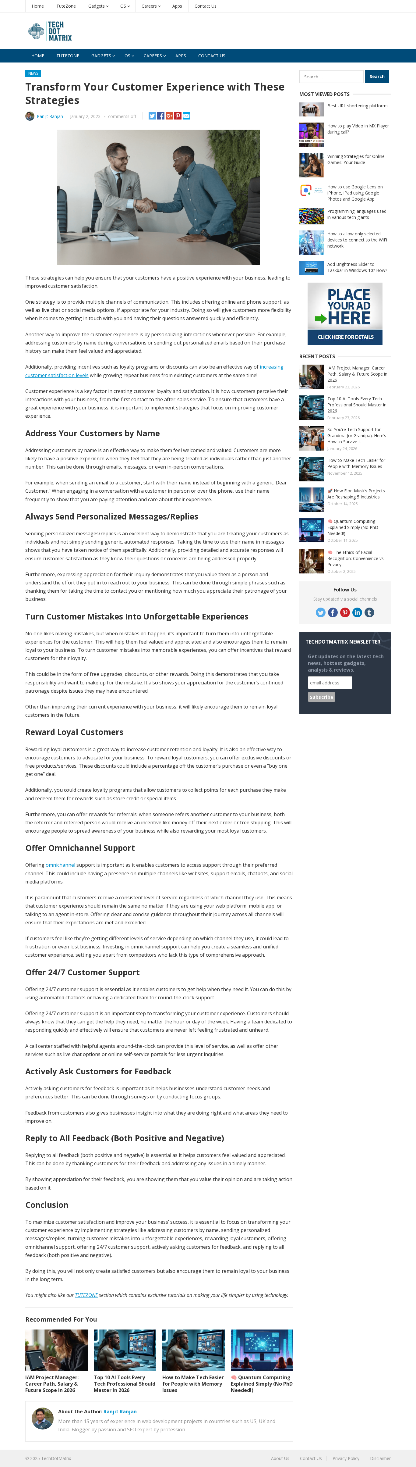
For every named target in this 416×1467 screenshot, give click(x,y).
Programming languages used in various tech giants (356, 214)
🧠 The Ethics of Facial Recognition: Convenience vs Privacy (355, 558)
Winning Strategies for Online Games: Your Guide (356, 159)
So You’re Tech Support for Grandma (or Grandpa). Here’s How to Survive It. (356, 435)
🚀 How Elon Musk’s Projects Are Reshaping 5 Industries (356, 494)
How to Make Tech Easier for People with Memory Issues (193, 1384)
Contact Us (206, 6)
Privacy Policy (346, 1458)
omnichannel (61, 865)
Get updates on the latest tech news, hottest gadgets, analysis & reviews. (346, 663)
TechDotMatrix (56, 1458)
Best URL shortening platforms (358, 106)
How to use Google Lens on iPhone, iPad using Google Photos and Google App (355, 193)
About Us (280, 1458)
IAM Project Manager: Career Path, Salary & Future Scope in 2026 (52, 1384)
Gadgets (96, 6)
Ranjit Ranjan (50, 116)
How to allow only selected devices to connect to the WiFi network (357, 240)
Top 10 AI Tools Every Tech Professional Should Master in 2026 (124, 1384)
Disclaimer (380, 1458)
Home (38, 6)
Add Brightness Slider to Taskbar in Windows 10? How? (357, 267)
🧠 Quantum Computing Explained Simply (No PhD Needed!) (262, 1384)
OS (123, 6)
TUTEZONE (86, 1295)
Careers (149, 6)
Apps (177, 6)
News (33, 73)
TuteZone (66, 6)
